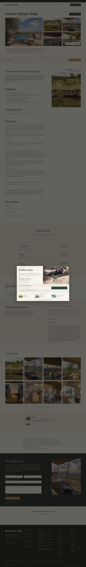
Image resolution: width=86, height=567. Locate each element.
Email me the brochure (59, 287)
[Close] (67, 268)
